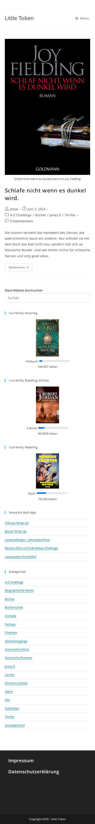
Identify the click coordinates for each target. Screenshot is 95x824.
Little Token (19, 18)
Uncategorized (15, 725)
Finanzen (11, 632)
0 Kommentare (21, 221)
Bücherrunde (14, 607)
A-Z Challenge (21, 215)
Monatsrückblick (16, 683)
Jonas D (55, 215)
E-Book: (32, 428)
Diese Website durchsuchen (24, 290)
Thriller (70, 215)
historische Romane (18, 658)
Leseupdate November (20, 556)
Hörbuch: (32, 361)
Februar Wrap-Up (17, 523)
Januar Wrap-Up (16, 531)
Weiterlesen (21, 266)
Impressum (21, 760)
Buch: (32, 493)
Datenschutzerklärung (33, 771)
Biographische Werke (19, 590)
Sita (7, 700)
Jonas (14, 209)
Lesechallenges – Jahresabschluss (27, 540)
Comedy (10, 616)
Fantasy (10, 624)
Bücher (40, 215)
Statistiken (12, 708)
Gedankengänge (16, 641)
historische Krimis (17, 649)
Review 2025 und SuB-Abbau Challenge (31, 548)
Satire (9, 691)
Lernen (10, 674)
